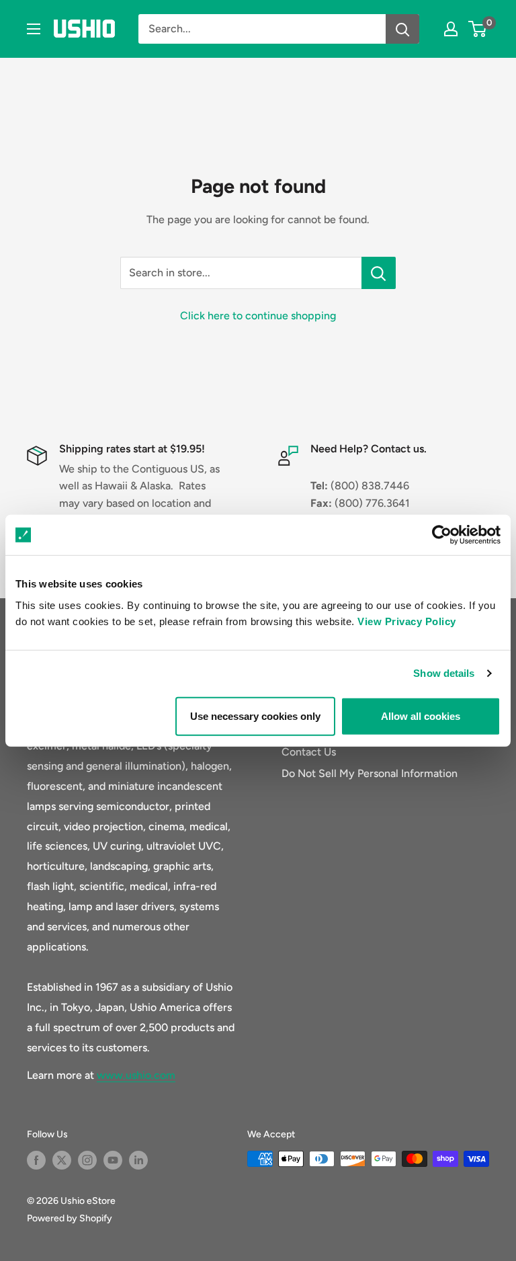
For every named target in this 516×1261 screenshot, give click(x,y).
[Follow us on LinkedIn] (138, 1160)
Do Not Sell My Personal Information (370, 773)
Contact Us (309, 751)
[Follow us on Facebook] (36, 1160)
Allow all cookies (420, 715)
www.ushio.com (136, 1075)
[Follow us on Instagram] (87, 1160)
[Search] (402, 29)
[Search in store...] (378, 273)
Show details (443, 673)
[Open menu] (33, 29)
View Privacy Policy (406, 620)
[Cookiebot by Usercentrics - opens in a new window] (442, 535)
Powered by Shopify (69, 1218)
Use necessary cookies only (255, 715)
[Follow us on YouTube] (112, 1160)
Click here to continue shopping (258, 315)
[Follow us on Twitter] (61, 1160)
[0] (478, 29)
